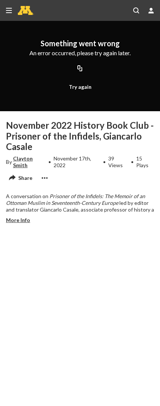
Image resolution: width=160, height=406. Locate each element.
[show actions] (45, 178)
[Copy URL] (80, 69)
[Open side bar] (9, 10)
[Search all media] (136, 10)
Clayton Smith (23, 161)
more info (18, 220)
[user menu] (151, 10)
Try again (80, 87)
